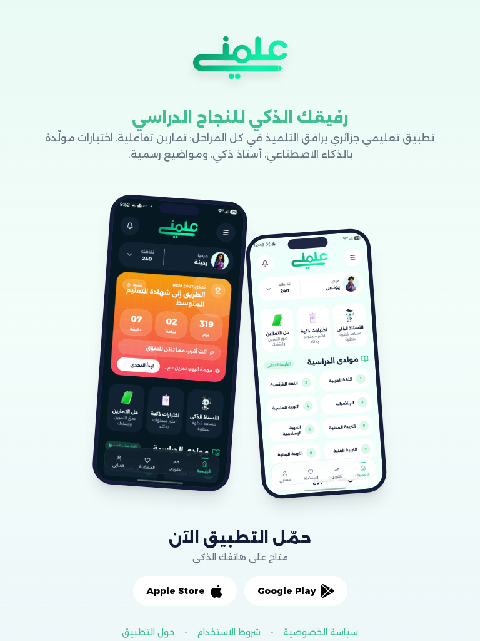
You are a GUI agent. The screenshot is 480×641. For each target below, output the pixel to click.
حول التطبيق (148, 632)
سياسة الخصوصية (320, 632)
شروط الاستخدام (229, 632)
